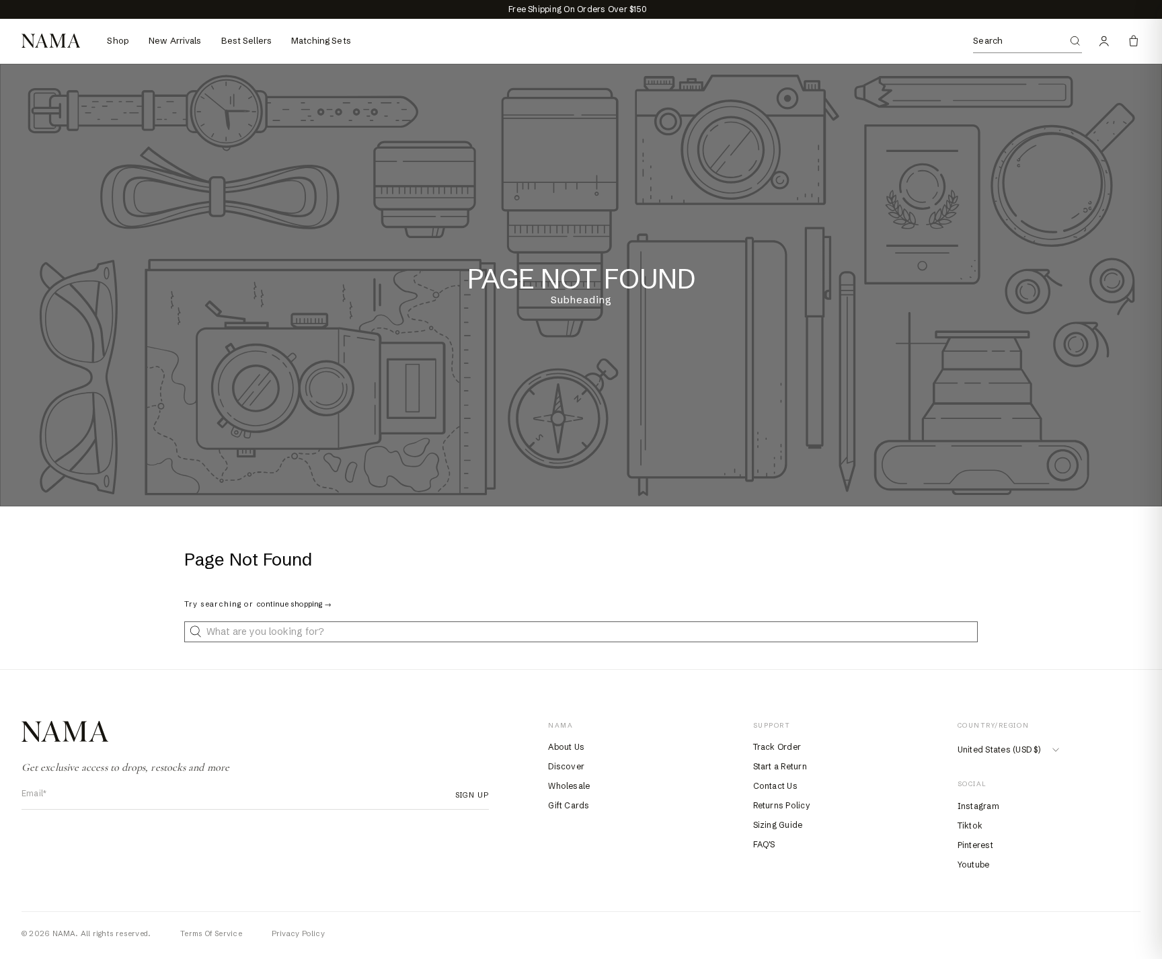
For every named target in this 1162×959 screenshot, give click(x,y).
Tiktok (970, 825)
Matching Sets (321, 40)
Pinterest (975, 845)
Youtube (974, 864)
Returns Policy (781, 805)
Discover (566, 766)
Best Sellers (246, 40)
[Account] (1104, 41)
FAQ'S (764, 844)
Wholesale (569, 786)
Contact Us (775, 786)
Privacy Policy (298, 933)
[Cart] (1133, 41)
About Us (566, 747)
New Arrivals (175, 40)
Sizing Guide (778, 825)
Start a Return (780, 766)
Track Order (777, 747)
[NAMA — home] (51, 41)
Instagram (978, 806)
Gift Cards (568, 805)
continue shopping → (294, 604)
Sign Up (468, 795)
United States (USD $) (999, 749)
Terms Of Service (211, 933)
